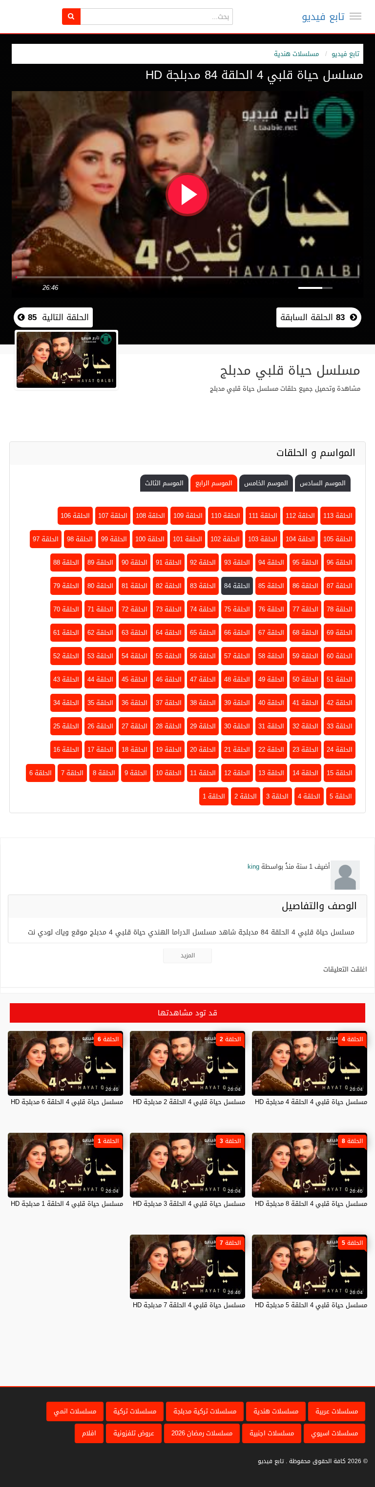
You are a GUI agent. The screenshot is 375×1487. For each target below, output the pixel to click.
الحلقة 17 (100, 750)
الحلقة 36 (134, 703)
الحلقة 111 (263, 516)
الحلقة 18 (134, 750)
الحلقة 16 (66, 750)
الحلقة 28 (169, 726)
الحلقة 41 (305, 703)
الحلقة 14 (305, 773)
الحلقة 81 (134, 586)
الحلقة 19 (169, 750)
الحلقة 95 (305, 562)
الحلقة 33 (340, 726)
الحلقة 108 (150, 516)
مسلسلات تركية (134, 1411)
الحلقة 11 (203, 773)
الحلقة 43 (66, 679)
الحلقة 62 (100, 633)
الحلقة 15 (340, 773)
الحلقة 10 (169, 773)
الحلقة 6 (40, 773)
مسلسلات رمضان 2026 (201, 1433)
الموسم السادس (323, 483)
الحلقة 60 (340, 656)
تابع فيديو (323, 16)
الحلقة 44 (100, 679)
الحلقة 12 (237, 773)
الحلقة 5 (341, 796)
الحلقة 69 (340, 633)
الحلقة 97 (46, 539)
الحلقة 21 (237, 750)
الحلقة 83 (203, 586)
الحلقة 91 (169, 562)
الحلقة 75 (237, 609)
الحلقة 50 (305, 679)
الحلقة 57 (237, 656)
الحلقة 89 (100, 562)
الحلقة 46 (169, 679)
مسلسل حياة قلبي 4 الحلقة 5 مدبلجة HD (311, 1305)
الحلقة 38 (203, 703)
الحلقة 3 (277, 796)
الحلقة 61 (66, 633)
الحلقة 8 (104, 773)
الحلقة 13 (271, 773)
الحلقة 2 (245, 796)
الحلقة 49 (271, 679)
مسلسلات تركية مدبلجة (204, 1411)
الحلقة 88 (66, 562)
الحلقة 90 (134, 562)
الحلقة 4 (309, 796)
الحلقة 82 (169, 586)
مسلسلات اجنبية (272, 1433)
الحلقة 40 (271, 703)
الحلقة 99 (114, 539)
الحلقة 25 (66, 726)
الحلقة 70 (66, 609)
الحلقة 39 (237, 703)
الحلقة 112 (300, 516)
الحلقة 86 (305, 586)
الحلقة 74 (203, 609)
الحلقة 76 (271, 609)
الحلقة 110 (225, 516)
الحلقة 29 (203, 726)
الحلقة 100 (150, 539)
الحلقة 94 (271, 562)
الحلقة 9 (136, 773)
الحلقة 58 (271, 656)
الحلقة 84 (237, 586)
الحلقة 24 (340, 750)
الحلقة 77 (305, 609)
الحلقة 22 (271, 750)
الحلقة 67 (271, 633)
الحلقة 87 (340, 586)
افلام (89, 1433)
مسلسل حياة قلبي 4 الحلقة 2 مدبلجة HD (189, 1102)
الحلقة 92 (203, 562)
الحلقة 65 (203, 633)
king (253, 866)
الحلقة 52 (66, 656)
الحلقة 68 (305, 633)
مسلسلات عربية (336, 1411)
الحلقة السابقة (312, 317)
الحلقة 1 (214, 796)
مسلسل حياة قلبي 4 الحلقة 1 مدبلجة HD (67, 1204)
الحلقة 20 (203, 750)
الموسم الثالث (164, 483)
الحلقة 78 (340, 609)
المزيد (188, 955)
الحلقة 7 (72, 773)
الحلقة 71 (100, 609)
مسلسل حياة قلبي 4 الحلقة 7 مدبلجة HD (189, 1305)
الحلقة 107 (112, 516)
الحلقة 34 (66, 703)
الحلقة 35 (100, 703)
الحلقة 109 (188, 516)
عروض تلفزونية (133, 1433)
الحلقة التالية (57, 317)
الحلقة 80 (100, 586)
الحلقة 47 (203, 679)
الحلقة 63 (134, 633)
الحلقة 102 (225, 539)
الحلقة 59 (305, 656)
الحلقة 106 (75, 516)
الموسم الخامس (266, 483)
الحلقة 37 (169, 703)
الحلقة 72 (134, 609)
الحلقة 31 (271, 726)
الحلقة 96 (340, 562)
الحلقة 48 (237, 679)
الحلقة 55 (169, 656)
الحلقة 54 (134, 656)
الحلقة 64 (169, 633)
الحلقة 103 (262, 539)
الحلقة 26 (100, 726)
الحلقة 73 (169, 609)
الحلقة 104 (300, 539)
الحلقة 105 (338, 539)
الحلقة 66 (237, 633)
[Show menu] (355, 16)
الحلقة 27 (134, 726)
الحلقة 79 (66, 586)
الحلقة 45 (134, 679)
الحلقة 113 (338, 516)
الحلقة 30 (237, 726)
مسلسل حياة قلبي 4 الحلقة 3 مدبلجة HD (189, 1204)
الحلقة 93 (237, 562)
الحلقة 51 (340, 679)
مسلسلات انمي (75, 1411)
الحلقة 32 (305, 726)
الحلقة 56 (203, 656)
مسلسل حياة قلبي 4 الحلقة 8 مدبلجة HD (311, 1204)
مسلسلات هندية (296, 54)
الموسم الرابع (213, 483)
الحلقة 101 (187, 539)
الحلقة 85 (271, 586)
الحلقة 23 (305, 750)
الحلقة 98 (80, 539)
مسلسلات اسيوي (334, 1433)
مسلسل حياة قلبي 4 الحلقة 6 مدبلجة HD (67, 1102)
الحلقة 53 (100, 656)
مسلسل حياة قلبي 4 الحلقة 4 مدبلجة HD (311, 1102)
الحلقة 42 (340, 703)
